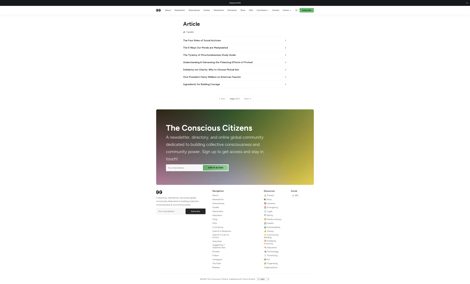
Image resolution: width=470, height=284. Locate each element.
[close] (467, 3)
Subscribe (306, 10)
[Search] (296, 10)
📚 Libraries (269, 203)
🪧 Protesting (270, 255)
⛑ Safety (268, 215)
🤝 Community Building (271, 236)
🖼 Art (267, 259)
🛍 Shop (268, 199)
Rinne (252, 279)
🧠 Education (270, 247)
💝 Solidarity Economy (270, 242)
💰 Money (269, 231)
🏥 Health (269, 223)
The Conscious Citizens (217, 279)
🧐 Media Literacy (272, 219)
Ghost (245, 279)
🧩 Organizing (271, 263)
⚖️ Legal (268, 211)
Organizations (270, 267)
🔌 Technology (271, 251)
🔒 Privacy (269, 195)
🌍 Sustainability (272, 227)
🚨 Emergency (271, 207)
